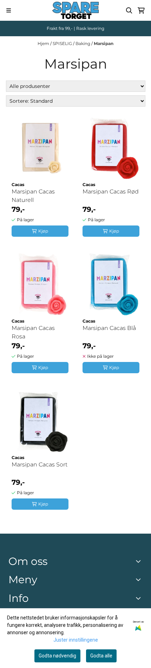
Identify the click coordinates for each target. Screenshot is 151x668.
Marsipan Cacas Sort (39, 464)
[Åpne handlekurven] (141, 11)
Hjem (44, 43)
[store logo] (75, 10)
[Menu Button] (9, 10)
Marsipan (103, 43)
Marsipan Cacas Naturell (33, 195)
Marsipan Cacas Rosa (33, 332)
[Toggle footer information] (139, 561)
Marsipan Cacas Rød (111, 191)
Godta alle (101, 656)
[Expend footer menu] (139, 580)
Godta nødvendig (57, 656)
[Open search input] (129, 10)
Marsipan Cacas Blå (109, 328)
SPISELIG (63, 43)
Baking (83, 43)
